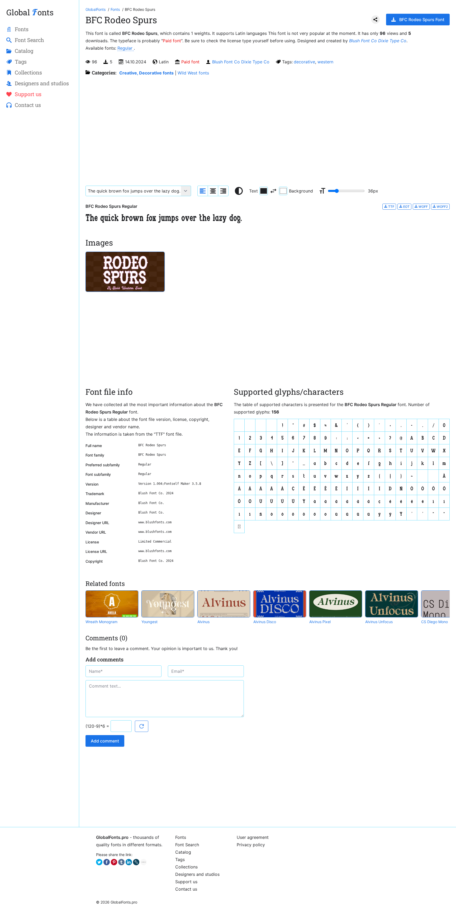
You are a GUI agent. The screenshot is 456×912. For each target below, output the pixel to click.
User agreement (253, 837)
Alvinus (203, 621)
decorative (304, 61)
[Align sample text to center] (213, 191)
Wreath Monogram (101, 621)
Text (253, 191)
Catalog (183, 852)
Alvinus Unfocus (379, 621)
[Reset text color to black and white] (239, 191)
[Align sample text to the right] (223, 191)
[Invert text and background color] (273, 191)
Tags (180, 859)
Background (301, 191)
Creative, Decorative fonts (146, 73)
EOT (406, 207)
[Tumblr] (121, 862)
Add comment (105, 741)
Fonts (180, 837)
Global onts (30, 12)
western (325, 61)
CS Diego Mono (434, 621)
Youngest (149, 621)
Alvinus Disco (264, 621)
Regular (125, 48)
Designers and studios (197, 874)
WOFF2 (442, 207)
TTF (390, 207)
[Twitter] (99, 862)
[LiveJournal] (136, 862)
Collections (186, 866)
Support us (186, 881)
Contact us (186, 889)
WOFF (423, 207)
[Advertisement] (39, 198)
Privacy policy (251, 844)
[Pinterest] (114, 862)
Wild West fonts (193, 73)
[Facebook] (106, 862)
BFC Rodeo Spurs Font (421, 19)
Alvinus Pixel (320, 621)
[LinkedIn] (129, 862)
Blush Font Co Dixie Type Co (377, 40)
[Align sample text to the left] (202, 191)
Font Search (187, 844)
